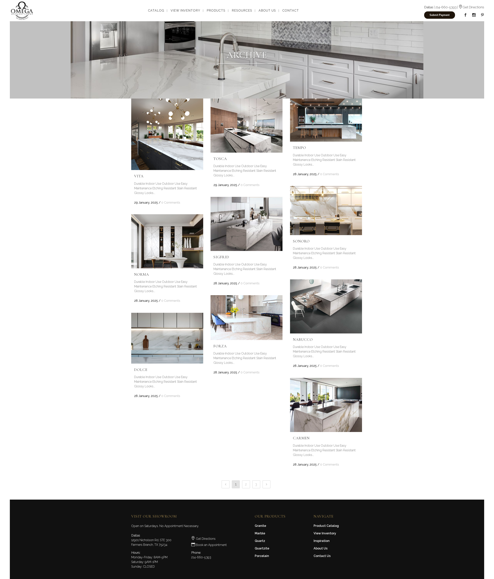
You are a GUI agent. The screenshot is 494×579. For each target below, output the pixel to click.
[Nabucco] (326, 306)
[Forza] (247, 317)
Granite (260, 526)
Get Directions (473, 7)
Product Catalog (326, 526)
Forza (220, 346)
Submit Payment (439, 15)
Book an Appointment (211, 545)
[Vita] (167, 134)
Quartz (260, 541)
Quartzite (262, 548)
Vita (139, 176)
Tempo (299, 147)
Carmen (301, 438)
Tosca (220, 158)
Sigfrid (221, 257)
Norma (141, 274)
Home (245, 68)
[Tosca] (247, 126)
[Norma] (167, 241)
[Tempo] (326, 120)
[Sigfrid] (247, 224)
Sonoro (301, 241)
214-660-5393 (446, 7)
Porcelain (262, 556)
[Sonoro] (326, 210)
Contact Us (322, 556)
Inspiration (322, 541)
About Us (320, 548)
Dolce (140, 369)
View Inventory (325, 533)
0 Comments (170, 202)
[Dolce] (167, 338)
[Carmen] (326, 405)
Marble (260, 533)
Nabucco (303, 339)
